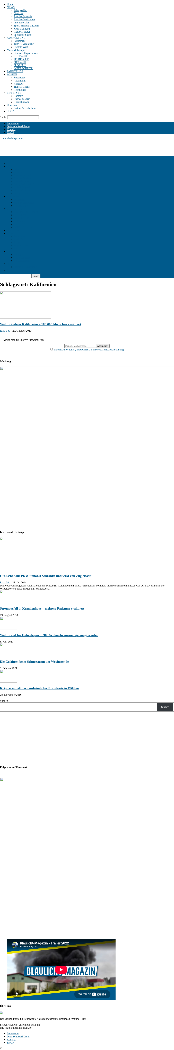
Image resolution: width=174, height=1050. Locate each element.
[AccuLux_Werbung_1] (87, 369)
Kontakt (11, 129)
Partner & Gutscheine (25, 108)
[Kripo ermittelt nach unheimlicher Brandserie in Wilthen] (8, 681)
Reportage (19, 77)
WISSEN (12, 74)
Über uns (12, 105)
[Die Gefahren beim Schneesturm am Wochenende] (8, 655)
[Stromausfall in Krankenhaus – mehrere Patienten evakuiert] (8, 602)
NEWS (11, 7)
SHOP (10, 111)
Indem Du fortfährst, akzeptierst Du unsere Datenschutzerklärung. (89, 349)
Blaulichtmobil (21, 102)
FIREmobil (20, 62)
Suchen (4, 700)
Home (10, 4)
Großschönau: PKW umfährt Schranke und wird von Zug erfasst (45, 576)
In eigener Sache (22, 34)
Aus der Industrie (23, 16)
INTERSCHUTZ (23, 68)
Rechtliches (20, 89)
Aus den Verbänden (24, 19)
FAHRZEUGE (15, 71)
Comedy (18, 95)
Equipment (19, 40)
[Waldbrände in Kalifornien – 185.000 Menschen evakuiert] (25, 317)
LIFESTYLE (14, 92)
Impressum (13, 123)
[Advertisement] (62, 147)
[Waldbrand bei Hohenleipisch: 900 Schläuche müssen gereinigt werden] (8, 628)
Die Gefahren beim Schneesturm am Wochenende (34, 661)
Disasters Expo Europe (26, 53)
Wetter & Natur (22, 31)
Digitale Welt (21, 47)
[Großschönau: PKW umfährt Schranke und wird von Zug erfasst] (25, 569)
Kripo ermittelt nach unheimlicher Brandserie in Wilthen (39, 688)
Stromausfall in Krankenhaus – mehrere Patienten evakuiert (42, 608)
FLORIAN (20, 65)
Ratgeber (18, 83)
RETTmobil (20, 56)
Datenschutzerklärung (18, 126)
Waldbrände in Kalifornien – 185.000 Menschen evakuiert (40, 324)
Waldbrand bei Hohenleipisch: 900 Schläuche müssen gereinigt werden (49, 635)
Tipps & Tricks (22, 86)
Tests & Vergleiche (24, 43)
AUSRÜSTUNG (16, 37)
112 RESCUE (21, 59)
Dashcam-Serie (22, 98)
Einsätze (18, 13)
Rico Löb (5, 330)
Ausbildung (20, 80)
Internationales (21, 22)
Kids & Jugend (22, 28)
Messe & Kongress (17, 50)
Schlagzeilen (20, 10)
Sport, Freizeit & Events (26, 25)
